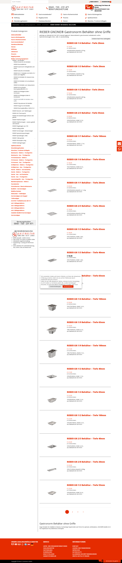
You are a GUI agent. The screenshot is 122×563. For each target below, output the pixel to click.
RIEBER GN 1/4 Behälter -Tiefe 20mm (85, 43)
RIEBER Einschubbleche (20, 64)
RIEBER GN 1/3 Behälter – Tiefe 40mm (86, 252)
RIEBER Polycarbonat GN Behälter (23, 103)
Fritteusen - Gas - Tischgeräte (20, 162)
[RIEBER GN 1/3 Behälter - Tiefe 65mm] (52, 237)
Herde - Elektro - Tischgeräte (20, 172)
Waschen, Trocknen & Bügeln (20, 150)
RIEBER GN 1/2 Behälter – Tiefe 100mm (86, 415)
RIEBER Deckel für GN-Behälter (22, 62)
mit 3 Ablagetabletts (17, 205)
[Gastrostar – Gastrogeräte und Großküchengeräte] (22, 8)
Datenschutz (77, 552)
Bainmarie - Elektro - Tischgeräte (21, 153)
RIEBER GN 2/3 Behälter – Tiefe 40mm (86, 438)
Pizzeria (13, 54)
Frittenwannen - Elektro (19, 157)
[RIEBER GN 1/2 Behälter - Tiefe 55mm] (52, 493)
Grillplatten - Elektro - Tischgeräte (22, 165)
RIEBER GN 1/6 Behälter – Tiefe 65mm (86, 159)
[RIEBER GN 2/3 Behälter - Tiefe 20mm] (52, 214)
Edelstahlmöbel (16, 35)
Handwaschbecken (17, 44)
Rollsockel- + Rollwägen (18, 193)
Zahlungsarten (48, 548)
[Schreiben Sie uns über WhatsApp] (119, 149)
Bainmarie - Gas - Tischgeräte (20, 155)
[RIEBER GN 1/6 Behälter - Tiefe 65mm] (52, 167)
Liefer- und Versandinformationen (55, 546)
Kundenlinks (47, 552)
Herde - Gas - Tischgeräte (19, 177)
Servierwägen (15, 215)
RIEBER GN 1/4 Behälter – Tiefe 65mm (86, 392)
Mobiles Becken (16, 191)
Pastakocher (15, 184)
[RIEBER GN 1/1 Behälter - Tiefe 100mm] (52, 144)
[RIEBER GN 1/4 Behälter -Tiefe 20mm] (52, 51)
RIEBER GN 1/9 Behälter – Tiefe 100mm (86, 345)
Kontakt (75, 546)
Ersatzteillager (48, 554)
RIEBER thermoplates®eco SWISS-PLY (24, 108)
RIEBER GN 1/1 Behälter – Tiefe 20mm (86, 182)
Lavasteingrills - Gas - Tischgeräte (22, 179)
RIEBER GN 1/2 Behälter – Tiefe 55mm (86, 485)
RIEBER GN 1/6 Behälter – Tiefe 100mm (86, 299)
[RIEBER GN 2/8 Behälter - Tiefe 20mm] (52, 470)
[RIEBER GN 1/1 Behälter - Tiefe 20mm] (52, 191)
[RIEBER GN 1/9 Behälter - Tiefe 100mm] (52, 353)
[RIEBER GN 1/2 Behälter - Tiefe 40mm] (52, 377)
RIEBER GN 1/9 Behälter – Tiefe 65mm (86, 322)
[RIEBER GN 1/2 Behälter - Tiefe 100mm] (52, 423)
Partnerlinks (47, 550)
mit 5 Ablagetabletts (17, 210)
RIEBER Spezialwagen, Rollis (20, 135)
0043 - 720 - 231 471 (59, 7)
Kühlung (14, 49)
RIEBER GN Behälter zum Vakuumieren (24, 85)
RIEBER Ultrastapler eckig (19, 140)
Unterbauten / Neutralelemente (21, 186)
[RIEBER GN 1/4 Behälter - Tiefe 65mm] (52, 400)
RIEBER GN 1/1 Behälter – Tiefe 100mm (86, 136)
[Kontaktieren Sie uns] (119, 144)
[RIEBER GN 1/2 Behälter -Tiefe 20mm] (52, 98)
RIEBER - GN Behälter (43, 24)
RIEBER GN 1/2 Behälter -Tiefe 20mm (85, 89)
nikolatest (14, 51)
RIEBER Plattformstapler (19, 119)
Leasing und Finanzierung (81, 548)
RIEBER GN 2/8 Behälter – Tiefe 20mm (86, 461)
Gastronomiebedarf (17, 42)
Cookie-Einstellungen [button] (55, 286)
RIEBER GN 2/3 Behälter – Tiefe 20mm (86, 206)
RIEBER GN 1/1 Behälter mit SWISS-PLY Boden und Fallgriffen (24, 73)
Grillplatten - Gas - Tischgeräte (21, 167)
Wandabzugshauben (17, 148)
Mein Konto (94, 1)
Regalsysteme (15, 56)
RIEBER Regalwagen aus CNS (20, 126)
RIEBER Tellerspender (18, 138)
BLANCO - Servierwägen (18, 189)
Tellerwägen (15, 198)
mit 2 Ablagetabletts (17, 203)
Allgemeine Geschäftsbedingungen (84, 554)
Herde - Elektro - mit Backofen (20, 169)
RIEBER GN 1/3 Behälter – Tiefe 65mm (86, 229)
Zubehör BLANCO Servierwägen (21, 213)
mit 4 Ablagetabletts (17, 208)
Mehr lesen (75, 284)
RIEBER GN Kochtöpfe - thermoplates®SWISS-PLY (21, 88)
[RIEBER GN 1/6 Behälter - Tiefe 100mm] (52, 307)
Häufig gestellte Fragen (80, 556)
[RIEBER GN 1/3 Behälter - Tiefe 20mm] (52, 74)
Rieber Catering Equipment (28, 24)
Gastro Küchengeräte (18, 37)
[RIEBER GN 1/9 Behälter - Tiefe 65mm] (52, 330)
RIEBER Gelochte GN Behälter (22, 71)
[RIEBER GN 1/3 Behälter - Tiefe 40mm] (52, 260)
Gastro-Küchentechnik (18, 39)
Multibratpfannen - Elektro (19, 181)
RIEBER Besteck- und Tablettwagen (22, 111)
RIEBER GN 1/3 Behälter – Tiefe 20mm (86, 66)
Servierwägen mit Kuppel (19, 196)
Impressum (76, 550)
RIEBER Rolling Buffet (18, 128)
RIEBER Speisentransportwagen (20, 133)
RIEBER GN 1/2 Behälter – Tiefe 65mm (86, 275)
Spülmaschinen (16, 145)
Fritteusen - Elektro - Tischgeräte (22, 160)
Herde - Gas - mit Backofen (19, 174)
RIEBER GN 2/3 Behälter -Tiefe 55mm (85, 113)
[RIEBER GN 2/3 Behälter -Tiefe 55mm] (52, 121)
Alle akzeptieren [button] (68, 286)
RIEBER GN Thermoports (19, 113)
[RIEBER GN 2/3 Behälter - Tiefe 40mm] (52, 446)
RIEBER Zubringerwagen (18, 143)
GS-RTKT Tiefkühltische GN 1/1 (21, 201)
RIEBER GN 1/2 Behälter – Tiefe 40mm (86, 368)
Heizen (13, 47)
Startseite (15, 24)
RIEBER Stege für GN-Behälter (22, 106)
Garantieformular (49, 556)
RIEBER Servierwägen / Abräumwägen (22, 131)
